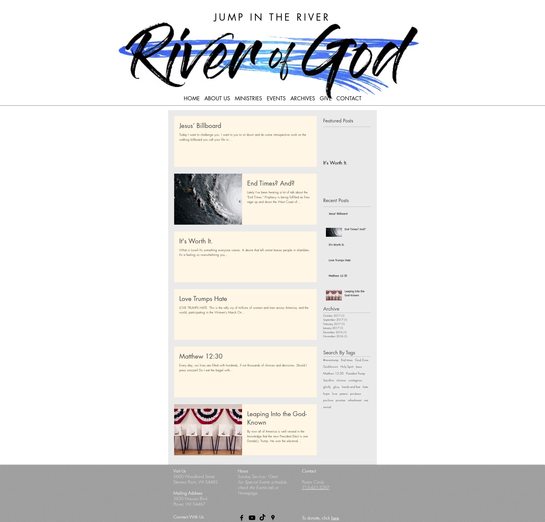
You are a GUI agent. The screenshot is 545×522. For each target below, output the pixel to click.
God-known (330, 367)
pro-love (328, 400)
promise (340, 400)
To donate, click (320, 518)
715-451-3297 (315, 487)
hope (326, 394)
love (334, 394)
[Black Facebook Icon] (241, 518)
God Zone (361, 360)
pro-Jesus (355, 394)
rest (366, 400)
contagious (355, 380)
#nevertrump (330, 360)
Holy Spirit (347, 367)
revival (327, 407)
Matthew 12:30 (333, 373)
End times (347, 360)
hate (365, 387)
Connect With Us (188, 517)
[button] (217, 100)
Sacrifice (328, 380)
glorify (327, 387)
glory (336, 387)
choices (341, 380)
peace (344, 394)
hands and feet (351, 387)
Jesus (359, 367)
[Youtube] (252, 518)
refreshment (354, 400)
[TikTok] (262, 518)
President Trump (355, 373)
